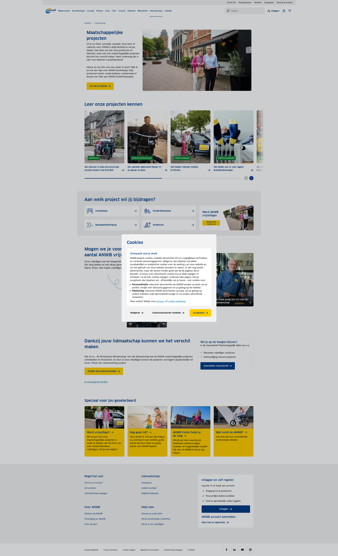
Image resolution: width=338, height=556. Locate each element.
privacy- (160, 301)
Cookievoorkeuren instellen (166, 312)
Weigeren (135, 312)
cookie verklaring (177, 301)
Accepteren (199, 312)
